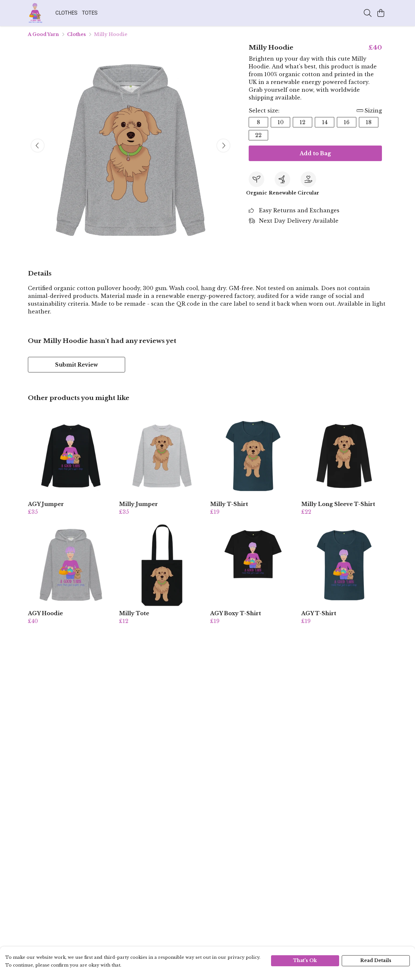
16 (347, 122)
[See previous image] (37, 145)
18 (369, 122)
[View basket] (380, 12)
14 (324, 122)
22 (258, 135)
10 (281, 122)
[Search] (367, 12)
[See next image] (223, 145)
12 (302, 122)
